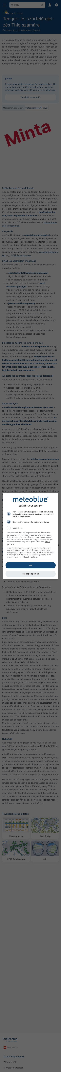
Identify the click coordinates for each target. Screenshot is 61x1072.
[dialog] (30, 536)
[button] (30, 528)
